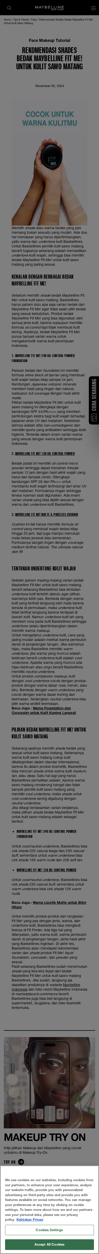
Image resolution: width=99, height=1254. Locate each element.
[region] (49, 1209)
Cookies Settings (49, 1230)
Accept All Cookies (49, 1244)
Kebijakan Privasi (29, 1219)
